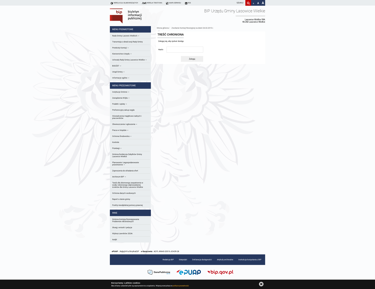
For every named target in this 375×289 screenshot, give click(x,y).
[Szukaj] (248, 3)
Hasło (160, 49)
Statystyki (183, 259)
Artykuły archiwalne (225, 259)
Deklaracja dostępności (202, 259)
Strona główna (163, 28)
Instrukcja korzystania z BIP (249, 259)
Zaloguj (192, 59)
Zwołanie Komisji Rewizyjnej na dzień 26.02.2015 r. (192, 28)
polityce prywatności (181, 286)
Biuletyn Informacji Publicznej (134, 16)
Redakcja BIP (168, 259)
